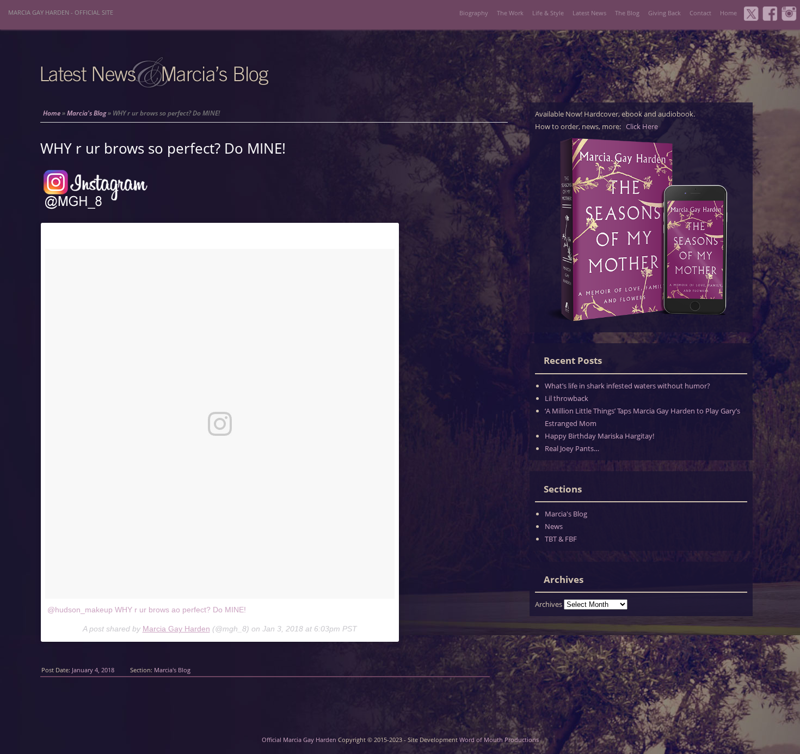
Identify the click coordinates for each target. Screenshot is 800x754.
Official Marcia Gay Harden (299, 739)
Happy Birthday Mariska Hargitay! (599, 436)
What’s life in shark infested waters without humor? (627, 386)
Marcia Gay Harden (176, 628)
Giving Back (664, 13)
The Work (510, 13)
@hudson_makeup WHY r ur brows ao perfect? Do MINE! (146, 609)
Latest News (589, 13)
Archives (548, 604)
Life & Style (548, 13)
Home (728, 13)
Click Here (642, 126)
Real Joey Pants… (572, 448)
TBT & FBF (561, 539)
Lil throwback (566, 398)
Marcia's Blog (86, 113)
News (554, 526)
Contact (700, 13)
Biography (473, 13)
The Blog (627, 13)
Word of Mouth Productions (499, 739)
